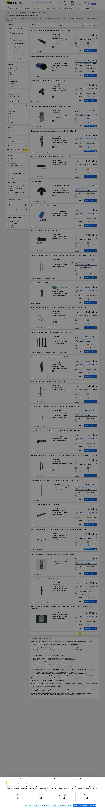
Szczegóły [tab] (52, 778)
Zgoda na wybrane (65, 805)
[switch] (41, 798)
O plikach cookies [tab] (83, 778)
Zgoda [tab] (22, 778)
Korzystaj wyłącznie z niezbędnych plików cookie (40, 805)
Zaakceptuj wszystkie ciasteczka (85, 805)
